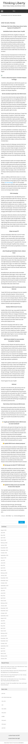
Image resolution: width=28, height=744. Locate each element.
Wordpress (21, 742)
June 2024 (3, 593)
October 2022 (4, 643)
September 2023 (4, 615)
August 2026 (3, 530)
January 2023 (4, 635)
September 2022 (4, 645)
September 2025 (4, 555)
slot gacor (4, 712)
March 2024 (3, 600)
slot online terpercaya (6, 697)
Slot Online (8, 515)
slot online (4, 708)
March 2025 (3, 570)
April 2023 (3, 628)
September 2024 (4, 585)
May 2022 (3, 648)
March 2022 (3, 653)
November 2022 (4, 640)
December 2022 (4, 638)
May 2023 (3, 625)
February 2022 (4, 655)
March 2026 (3, 540)
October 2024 (4, 583)
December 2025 (4, 547)
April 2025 (3, 567)
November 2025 (4, 550)
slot (2, 704)
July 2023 (3, 620)
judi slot (3, 693)
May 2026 (3, 535)
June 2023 (3, 623)
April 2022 (3, 650)
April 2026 (3, 537)
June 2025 (3, 562)
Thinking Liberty (14, 3)
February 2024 (4, 603)
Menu (14, 11)
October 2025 (4, 552)
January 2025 (4, 575)
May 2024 (3, 595)
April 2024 (3, 598)
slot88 (3, 716)
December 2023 (4, 608)
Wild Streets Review (8, 23)
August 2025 (3, 557)
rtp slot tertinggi (9, 182)
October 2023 (4, 613)
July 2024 (3, 590)
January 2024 (4, 605)
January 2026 (4, 545)
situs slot (4, 701)
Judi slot (3, 727)
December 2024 (4, 577)
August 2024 (3, 588)
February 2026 (4, 542)
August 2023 (3, 618)
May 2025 (3, 565)
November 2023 (4, 610)
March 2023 (3, 630)
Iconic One (6, 742)
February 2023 (4, 633)
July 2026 (3, 532)
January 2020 (4, 658)
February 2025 (4, 572)
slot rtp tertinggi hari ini (19, 515)
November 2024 (4, 580)
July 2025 (3, 560)
